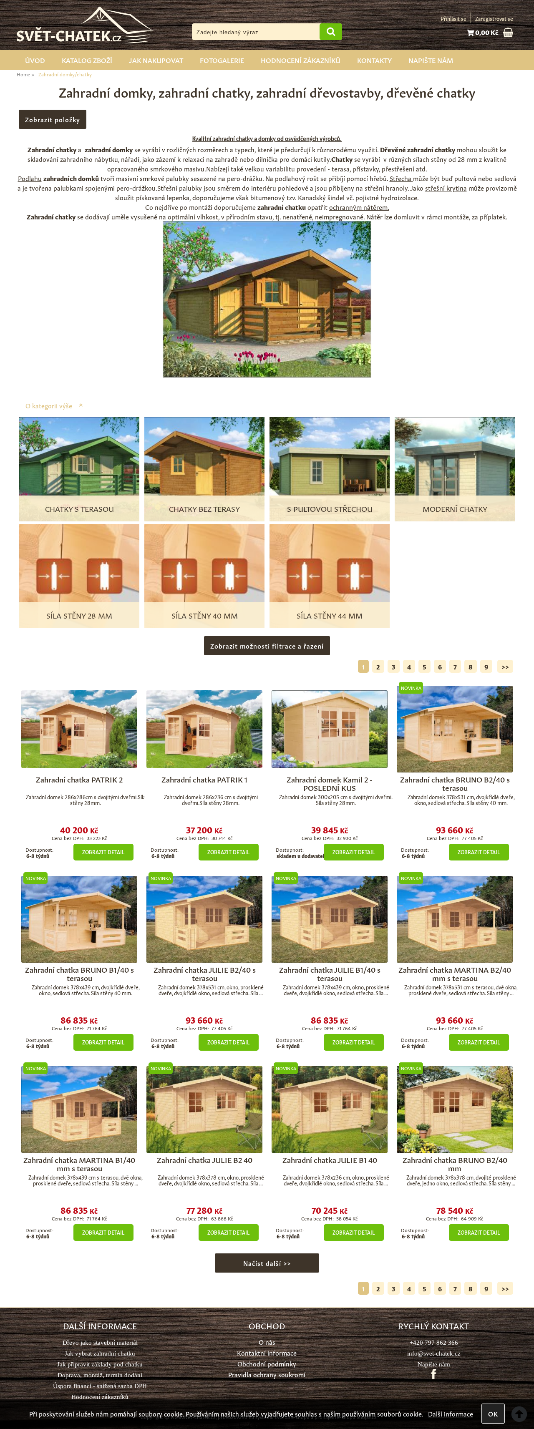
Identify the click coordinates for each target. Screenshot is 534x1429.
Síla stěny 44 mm (330, 614)
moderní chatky (455, 508)
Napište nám (430, 59)
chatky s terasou (79, 508)
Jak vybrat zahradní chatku (100, 1353)
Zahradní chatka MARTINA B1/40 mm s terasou (79, 1163)
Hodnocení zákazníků (300, 59)
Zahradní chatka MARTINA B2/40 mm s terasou (454, 973)
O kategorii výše (48, 405)
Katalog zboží (87, 59)
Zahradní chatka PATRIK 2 (79, 778)
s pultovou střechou (330, 508)
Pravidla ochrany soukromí (266, 1374)
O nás (267, 1341)
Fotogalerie (222, 59)
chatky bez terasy (204, 508)
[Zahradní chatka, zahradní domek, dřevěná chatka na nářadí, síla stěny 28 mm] (79, 728)
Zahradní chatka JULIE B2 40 (204, 1159)
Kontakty (374, 59)
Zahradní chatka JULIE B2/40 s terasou (205, 973)
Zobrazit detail (103, 851)
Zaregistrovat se (494, 18)
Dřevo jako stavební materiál (100, 1342)
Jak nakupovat (156, 59)
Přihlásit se (453, 18)
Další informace (450, 1413)
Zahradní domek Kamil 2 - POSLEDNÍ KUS (330, 782)
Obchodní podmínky (266, 1363)
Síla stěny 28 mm (79, 614)
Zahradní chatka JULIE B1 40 (329, 1159)
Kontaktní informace (267, 1352)
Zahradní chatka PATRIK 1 (204, 778)
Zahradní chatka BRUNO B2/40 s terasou (455, 782)
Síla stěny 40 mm (204, 614)
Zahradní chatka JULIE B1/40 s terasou (329, 973)
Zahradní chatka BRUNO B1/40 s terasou (79, 973)
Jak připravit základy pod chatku (100, 1364)
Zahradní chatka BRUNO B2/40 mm (455, 1163)
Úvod (35, 59)
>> (505, 666)
